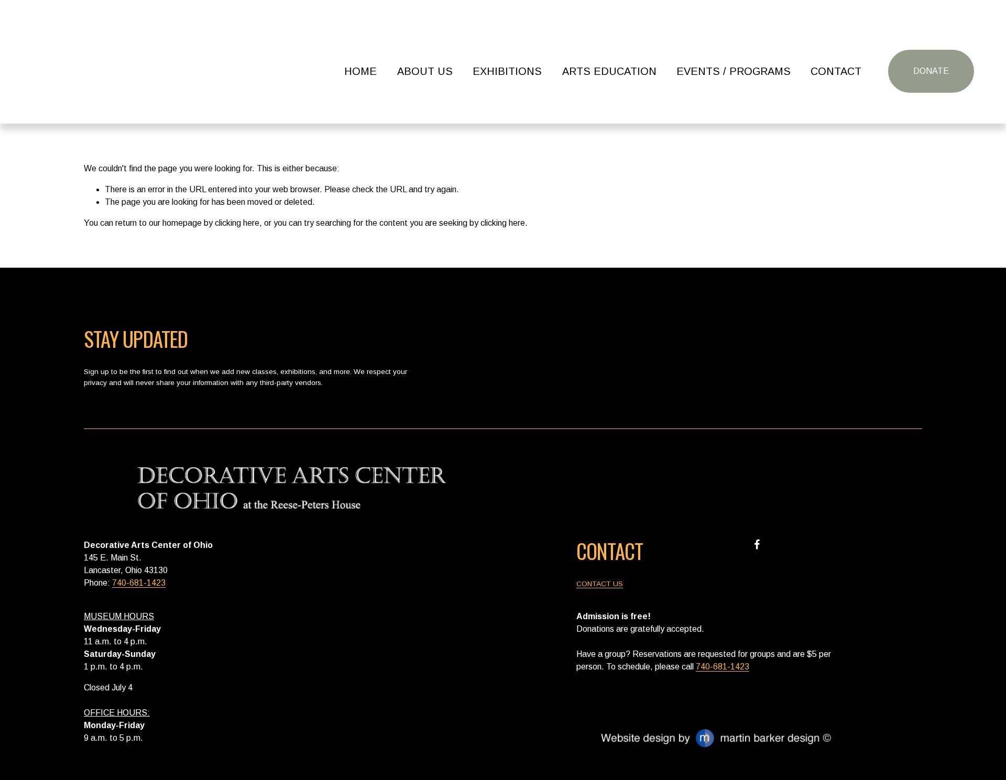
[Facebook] (757, 544)
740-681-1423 (139, 582)
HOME (360, 71)
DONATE (931, 71)
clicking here (237, 222)
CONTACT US (599, 584)
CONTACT (836, 71)
